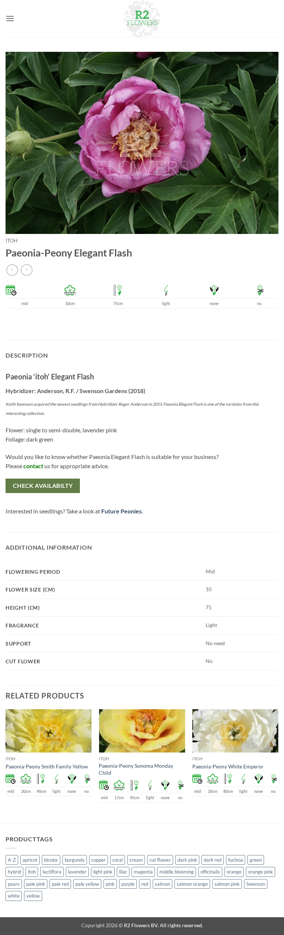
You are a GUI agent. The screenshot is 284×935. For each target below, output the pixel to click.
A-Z (12, 860)
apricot (30, 860)
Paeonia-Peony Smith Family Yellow (47, 766)
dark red (213, 860)
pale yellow (87, 884)
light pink (102, 872)
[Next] (278, 765)
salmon (162, 884)
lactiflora (52, 872)
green (256, 860)
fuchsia (235, 860)
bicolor (51, 860)
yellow (33, 896)
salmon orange (192, 884)
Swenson (255, 884)
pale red (60, 884)
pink (110, 884)
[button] (10, 18)
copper (98, 860)
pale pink (35, 884)
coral (117, 860)
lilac (123, 872)
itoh (12, 241)
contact (33, 465)
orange (234, 872)
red (144, 884)
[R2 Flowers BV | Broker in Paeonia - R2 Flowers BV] (142, 18)
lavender (77, 872)
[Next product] (12, 270)
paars (14, 884)
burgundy (75, 860)
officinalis (210, 872)
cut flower (160, 860)
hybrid (14, 872)
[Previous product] (26, 270)
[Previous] (5, 765)
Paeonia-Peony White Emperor (228, 766)
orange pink (260, 872)
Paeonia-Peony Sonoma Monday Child (136, 769)
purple (128, 884)
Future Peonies (121, 511)
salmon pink (227, 884)
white (14, 896)
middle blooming (176, 872)
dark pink (187, 860)
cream (136, 860)
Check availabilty (43, 485)
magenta (143, 872)
